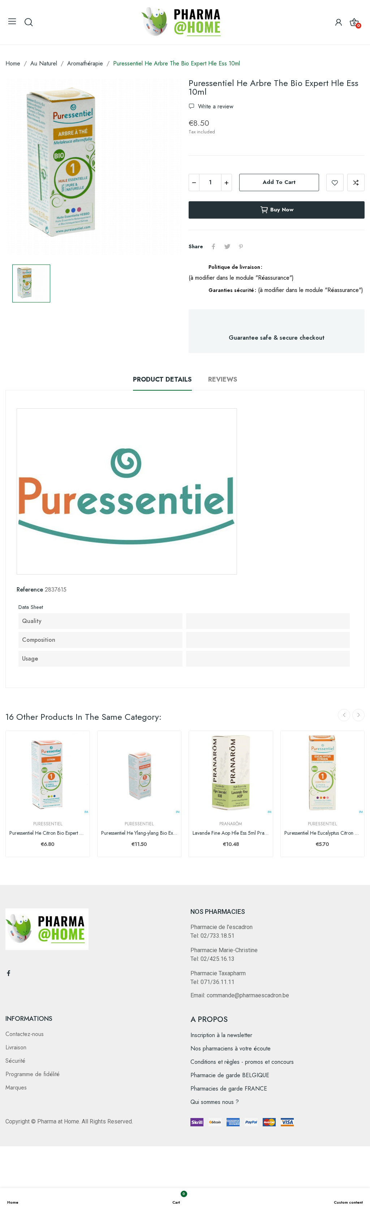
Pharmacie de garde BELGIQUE (229, 1075)
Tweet (227, 246)
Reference (30, 589)
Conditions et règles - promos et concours (242, 1062)
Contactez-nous (24, 1034)
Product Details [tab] (162, 379)
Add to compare (356, 182)
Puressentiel (47, 824)
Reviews (222, 379)
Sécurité (15, 1061)
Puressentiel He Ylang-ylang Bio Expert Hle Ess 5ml (139, 833)
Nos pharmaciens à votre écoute (230, 1048)
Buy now (281, 210)
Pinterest (241, 246)
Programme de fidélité (32, 1074)
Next (358, 715)
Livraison (15, 1047)
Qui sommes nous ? (214, 1102)
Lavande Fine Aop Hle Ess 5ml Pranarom (231, 833)
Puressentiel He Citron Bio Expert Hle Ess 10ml (47, 833)
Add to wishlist (335, 182)
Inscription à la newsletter (221, 1035)
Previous (344, 715)
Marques (16, 1087)
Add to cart (279, 182)
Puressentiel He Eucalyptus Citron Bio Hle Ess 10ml (322, 833)
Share (213, 246)
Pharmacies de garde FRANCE (228, 1088)
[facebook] (8, 973)
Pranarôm (230, 824)
